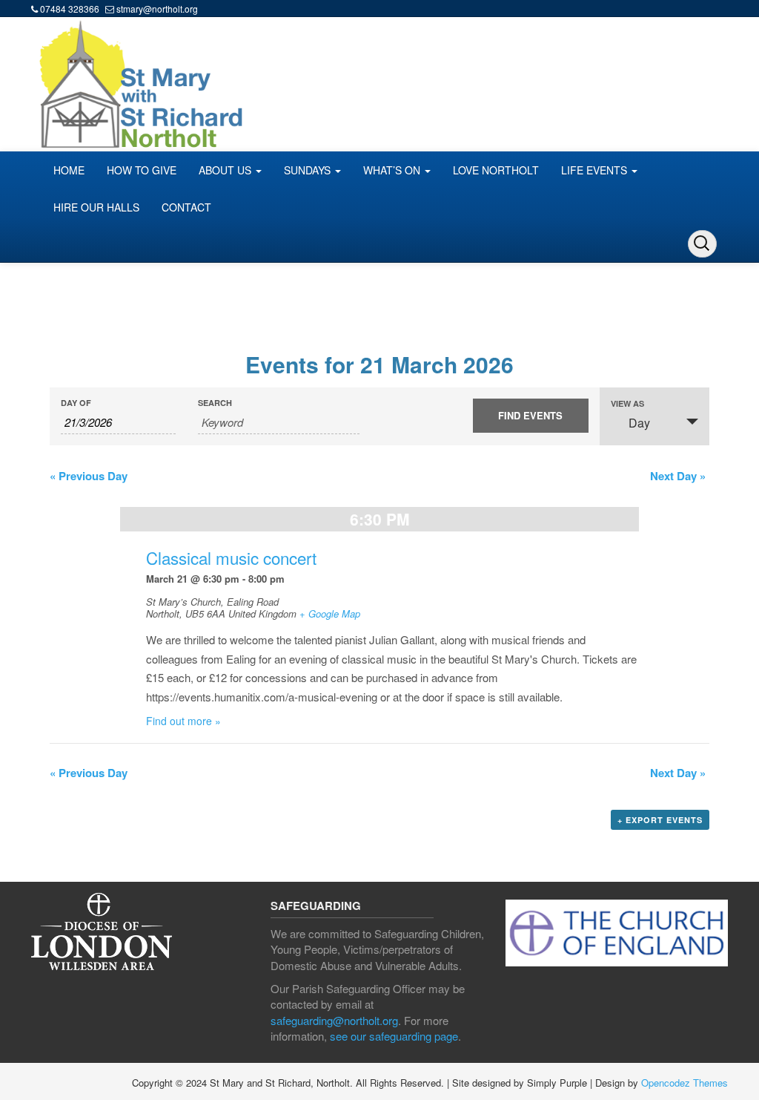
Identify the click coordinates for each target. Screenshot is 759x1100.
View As (627, 403)
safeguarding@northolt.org (334, 1020)
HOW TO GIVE (141, 170)
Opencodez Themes (684, 1083)
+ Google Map (329, 613)
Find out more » (183, 720)
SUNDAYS (309, 170)
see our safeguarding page (394, 1036)
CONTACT (186, 207)
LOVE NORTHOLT (496, 170)
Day (639, 422)
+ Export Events (660, 819)
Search (215, 403)
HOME (68, 170)
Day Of (76, 403)
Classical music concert (231, 557)
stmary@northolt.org (157, 8)
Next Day (678, 476)
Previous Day (88, 476)
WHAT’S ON (393, 170)
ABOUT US (226, 170)
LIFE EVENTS (595, 170)
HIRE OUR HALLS (96, 207)
